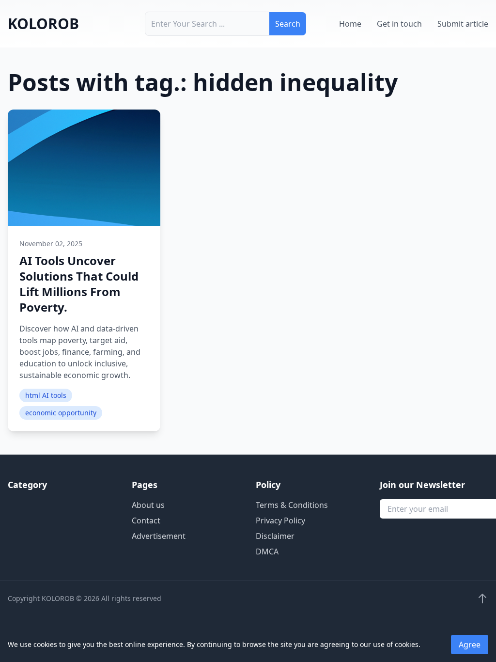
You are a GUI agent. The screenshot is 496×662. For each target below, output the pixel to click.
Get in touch (399, 23)
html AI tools (45, 395)
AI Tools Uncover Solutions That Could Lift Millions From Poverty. (79, 283)
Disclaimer (275, 536)
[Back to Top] (482, 598)
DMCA (267, 551)
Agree (469, 644)
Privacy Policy (280, 520)
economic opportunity (60, 412)
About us (148, 505)
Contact (146, 520)
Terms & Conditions (292, 505)
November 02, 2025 (50, 243)
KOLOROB (43, 23)
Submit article (462, 23)
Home (350, 23)
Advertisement (159, 536)
